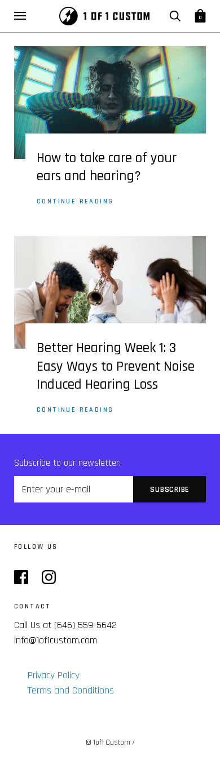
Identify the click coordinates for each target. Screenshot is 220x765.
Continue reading (75, 201)
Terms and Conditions (71, 690)
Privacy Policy (54, 675)
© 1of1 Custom (108, 742)
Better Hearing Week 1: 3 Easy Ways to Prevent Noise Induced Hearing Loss (116, 366)
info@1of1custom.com (55, 640)
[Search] (175, 16)
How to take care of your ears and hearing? (107, 167)
